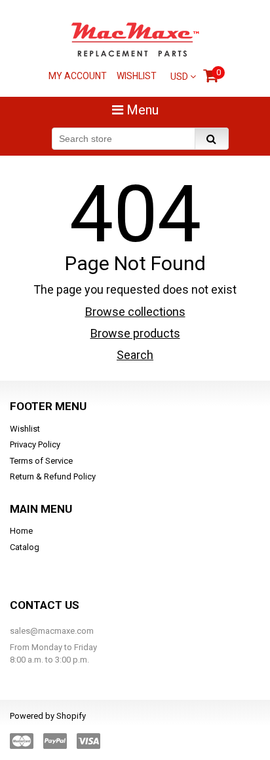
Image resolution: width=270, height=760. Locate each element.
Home (21, 531)
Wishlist (137, 76)
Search (135, 355)
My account (77, 76)
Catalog (24, 547)
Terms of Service (41, 461)
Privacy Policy (35, 444)
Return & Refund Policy (53, 476)
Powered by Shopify (48, 716)
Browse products (135, 333)
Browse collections (135, 312)
